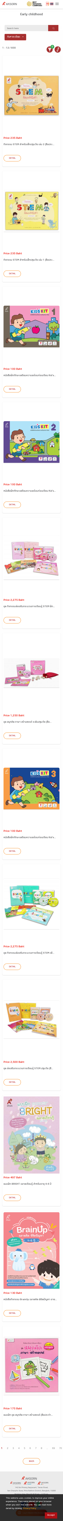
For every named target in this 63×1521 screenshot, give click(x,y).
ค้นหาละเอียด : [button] (14, 37)
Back (31, 1461)
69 (53, 1449)
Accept (51, 1515)
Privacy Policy (29, 1509)
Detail (12, 158)
